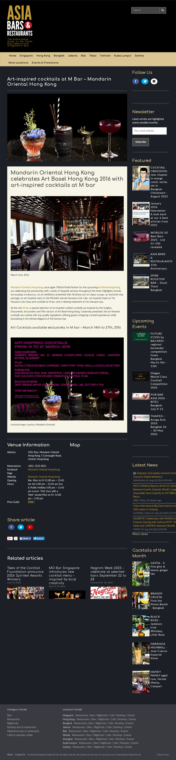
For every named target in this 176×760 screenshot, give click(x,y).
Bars (9, 715)
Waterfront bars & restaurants (23, 731)
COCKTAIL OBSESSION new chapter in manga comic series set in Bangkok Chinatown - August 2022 (159, 182)
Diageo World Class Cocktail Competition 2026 (159, 380)
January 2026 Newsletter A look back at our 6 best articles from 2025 (159, 214)
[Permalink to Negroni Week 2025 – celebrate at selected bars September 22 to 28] (109, 593)
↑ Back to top (162, 755)
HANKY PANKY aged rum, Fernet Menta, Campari (159, 679)
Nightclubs (13, 723)
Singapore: (68, 715)
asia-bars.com (108, 755)
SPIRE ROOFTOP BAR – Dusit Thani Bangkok (159, 282)
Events (131, 715)
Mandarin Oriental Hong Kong (44, 470)
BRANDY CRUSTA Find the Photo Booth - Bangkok (159, 600)
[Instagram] (154, 81)
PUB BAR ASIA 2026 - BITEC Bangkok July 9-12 (159, 401)
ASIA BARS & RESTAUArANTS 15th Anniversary (162, 261)
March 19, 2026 (57, 586)
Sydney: (67, 747)
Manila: (66, 735)
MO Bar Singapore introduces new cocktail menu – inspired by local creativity (64, 575)
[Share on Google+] (30, 527)
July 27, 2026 (14, 583)
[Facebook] (135, 81)
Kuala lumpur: (70, 743)
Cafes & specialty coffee (19, 735)
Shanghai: (68, 739)
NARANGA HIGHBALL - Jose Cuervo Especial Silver (159, 651)
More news (140, 534)
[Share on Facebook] (11, 527)
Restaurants (13, 719)
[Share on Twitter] (21, 527)
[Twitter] (144, 81)
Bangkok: (68, 723)
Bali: (65, 731)
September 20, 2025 (102, 583)
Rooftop (121, 715)
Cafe (112, 715)
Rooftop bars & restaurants (21, 727)
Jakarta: (67, 727)
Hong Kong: (69, 719)
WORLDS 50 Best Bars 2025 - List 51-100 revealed (159, 240)
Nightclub (102, 715)
